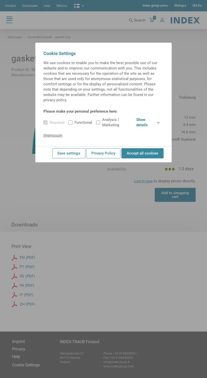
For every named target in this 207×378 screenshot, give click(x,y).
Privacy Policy (103, 153)
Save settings (68, 153)
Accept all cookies (142, 153)
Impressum (52, 135)
